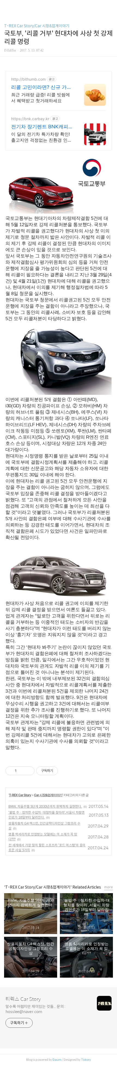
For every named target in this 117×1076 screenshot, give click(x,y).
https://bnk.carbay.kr (30, 118)
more (108, 887)
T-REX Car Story (20, 795)
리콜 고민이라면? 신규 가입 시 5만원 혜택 (41, 87)
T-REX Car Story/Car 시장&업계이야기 (36, 25)
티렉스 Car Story (23, 999)
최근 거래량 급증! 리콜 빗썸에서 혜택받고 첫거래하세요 (40, 97)
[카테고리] (6, 6)
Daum (57, 1060)
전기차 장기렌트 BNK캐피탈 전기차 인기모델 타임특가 (42, 127)
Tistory (86, 1060)
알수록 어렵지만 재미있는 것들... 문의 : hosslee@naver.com (35, 1009)
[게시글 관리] (28, 771)
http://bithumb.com (28, 79)
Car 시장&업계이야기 (48, 795)
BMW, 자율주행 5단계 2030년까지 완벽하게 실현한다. (45, 806)
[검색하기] (110, 6)
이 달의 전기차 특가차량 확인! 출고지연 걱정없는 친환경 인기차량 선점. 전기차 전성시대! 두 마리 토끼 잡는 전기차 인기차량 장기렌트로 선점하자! (42, 137)
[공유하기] (21, 771)
